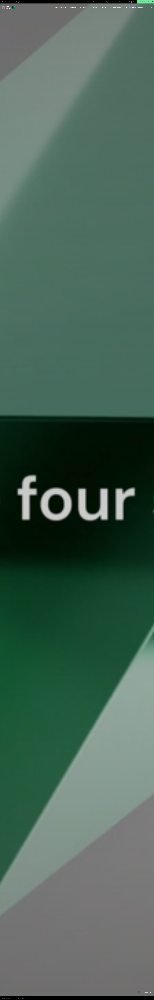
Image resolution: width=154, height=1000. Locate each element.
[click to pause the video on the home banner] (139, 992)
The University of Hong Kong (10, 2)
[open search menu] (151, 7)
